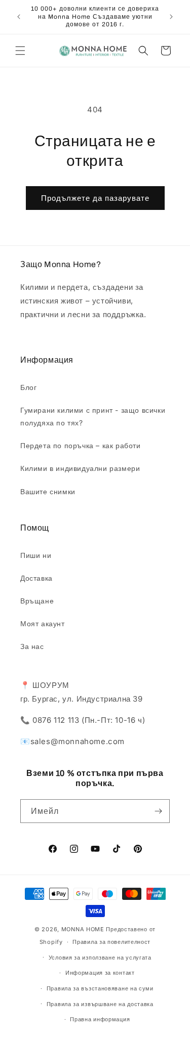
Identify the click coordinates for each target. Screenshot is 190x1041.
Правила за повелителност (111, 941)
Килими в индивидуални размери (80, 468)
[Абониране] (158, 811)
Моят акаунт (42, 623)
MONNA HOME (82, 929)
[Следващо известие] (171, 17)
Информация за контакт (100, 972)
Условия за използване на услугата (100, 957)
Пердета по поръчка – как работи (80, 445)
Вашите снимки (47, 491)
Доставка (36, 578)
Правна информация (100, 1019)
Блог (28, 387)
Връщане (37, 600)
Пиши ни (35, 555)
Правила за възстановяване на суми (100, 988)
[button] (20, 50)
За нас (32, 646)
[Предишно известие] (19, 17)
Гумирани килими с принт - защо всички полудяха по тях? (92, 416)
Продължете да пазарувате (95, 198)
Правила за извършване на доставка (100, 1004)
